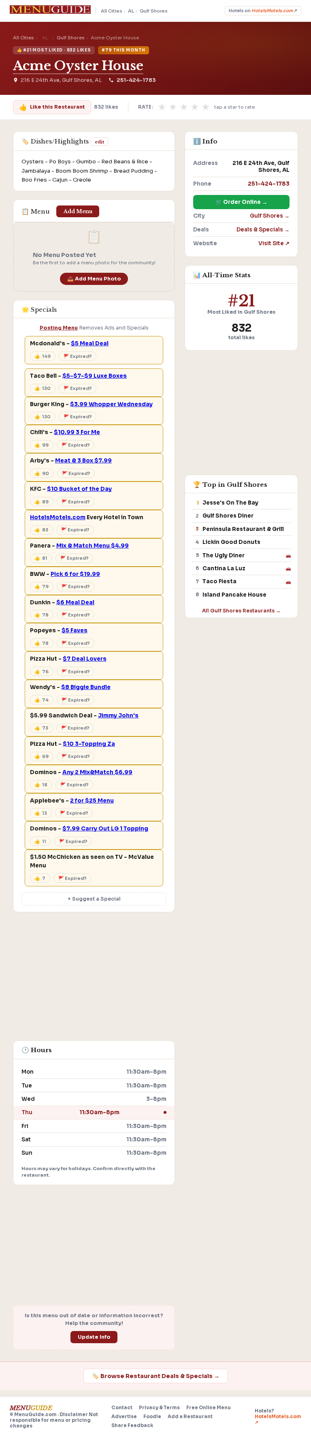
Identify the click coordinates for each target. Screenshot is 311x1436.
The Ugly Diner (223, 555)
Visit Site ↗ (274, 243)
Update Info (94, 1337)
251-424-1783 (136, 80)
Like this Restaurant (52, 107)
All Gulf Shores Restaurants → (241, 611)
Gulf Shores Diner (227, 515)
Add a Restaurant (190, 1416)
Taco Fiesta (219, 581)
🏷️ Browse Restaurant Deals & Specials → (155, 1376)
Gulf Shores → (270, 215)
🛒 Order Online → (241, 202)
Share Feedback (132, 1425)
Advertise (124, 1416)
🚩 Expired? (78, 356)
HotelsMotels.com (57, 517)
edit (99, 142)
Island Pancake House (234, 594)
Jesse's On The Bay (230, 502)
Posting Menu (59, 328)
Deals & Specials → (263, 229)
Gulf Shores (154, 11)
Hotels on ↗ (263, 10)
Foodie (152, 1416)
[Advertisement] (94, 980)
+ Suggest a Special (94, 899)
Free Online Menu (208, 1407)
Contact (121, 1407)
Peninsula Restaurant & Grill (243, 529)
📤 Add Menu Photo (94, 279)
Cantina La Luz (223, 568)
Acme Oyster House (78, 65)
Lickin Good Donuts (231, 542)
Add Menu (78, 211)
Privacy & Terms (159, 1407)
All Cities (111, 11)
